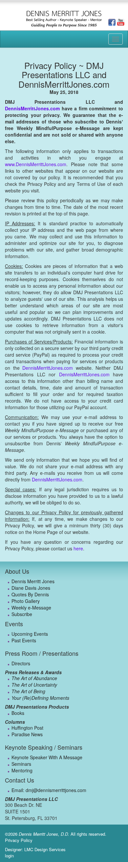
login (9, 855)
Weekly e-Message (31, 607)
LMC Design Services (45, 849)
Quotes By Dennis (30, 594)
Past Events (23, 640)
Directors (20, 663)
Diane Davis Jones (30, 588)
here (78, 548)
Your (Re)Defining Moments (40, 698)
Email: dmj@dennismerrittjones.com (48, 790)
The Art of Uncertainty (34, 684)
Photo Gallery (25, 601)
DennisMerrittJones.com (32, 108)
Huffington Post (27, 727)
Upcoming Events (29, 633)
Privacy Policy (18, 840)
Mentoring (21, 770)
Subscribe (21, 614)
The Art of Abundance (34, 678)
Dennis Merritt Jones (32, 581)
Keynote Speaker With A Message (46, 757)
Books (17, 713)
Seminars (21, 764)
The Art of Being (28, 691)
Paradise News (27, 734)
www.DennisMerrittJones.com (35, 164)
